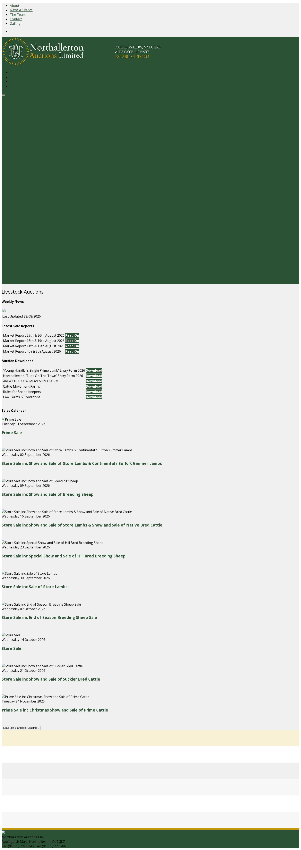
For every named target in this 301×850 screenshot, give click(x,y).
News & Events (21, 10)
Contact (16, 19)
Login (14, 81)
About (14, 5)
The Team (18, 14)
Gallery (15, 23)
